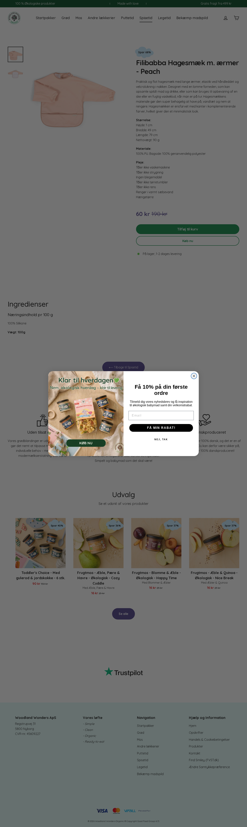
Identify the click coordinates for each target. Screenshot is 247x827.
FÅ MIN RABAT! (161, 427)
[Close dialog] (194, 376)
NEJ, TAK (161, 439)
